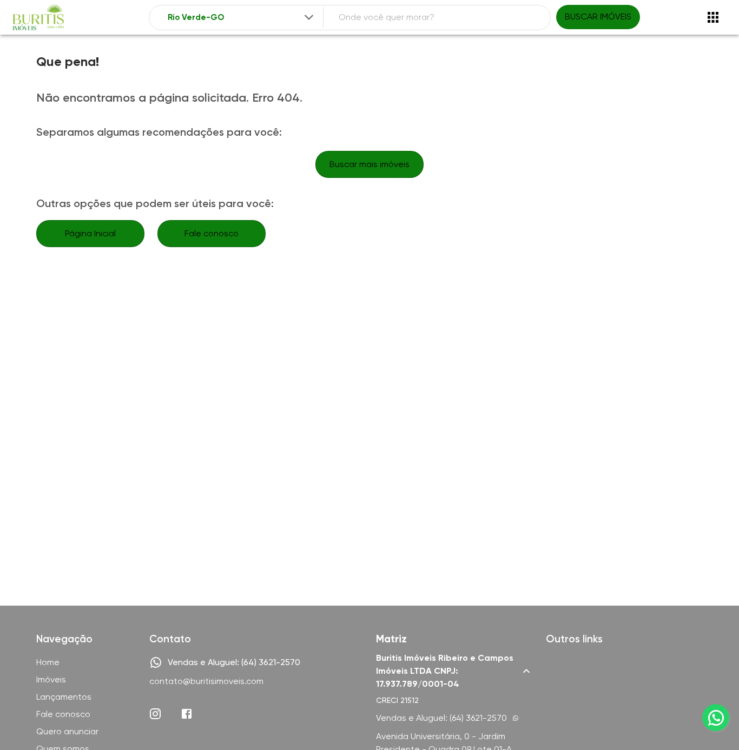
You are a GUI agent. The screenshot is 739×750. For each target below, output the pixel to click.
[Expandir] (308, 17)
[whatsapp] (715, 717)
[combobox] (241, 17)
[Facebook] (187, 714)
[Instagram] (155, 714)
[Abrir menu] (713, 17)
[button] (454, 671)
